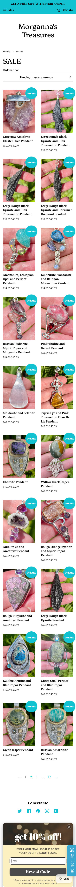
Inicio (6, 51)
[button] (69, 827)
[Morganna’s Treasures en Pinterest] (38, 812)
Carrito (67, 10)
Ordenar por (11, 70)
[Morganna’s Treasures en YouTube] (56, 812)
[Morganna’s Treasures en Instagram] (47, 812)
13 (49, 777)
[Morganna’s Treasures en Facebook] (29, 812)
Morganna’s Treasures (38, 30)
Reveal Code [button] (38, 871)
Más (11, 10)
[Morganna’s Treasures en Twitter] (20, 812)
